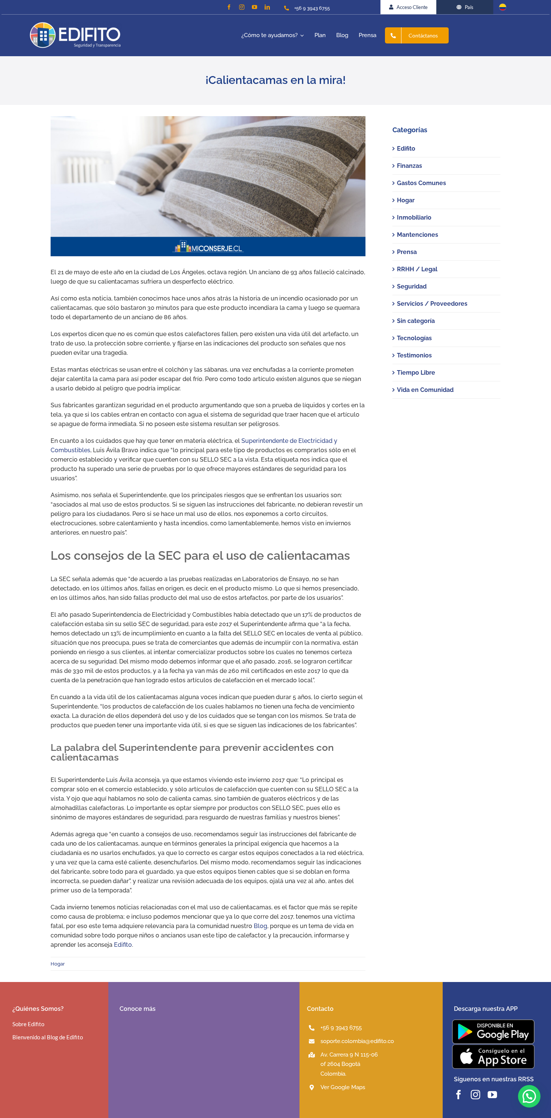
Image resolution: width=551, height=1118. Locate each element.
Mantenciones (417, 234)
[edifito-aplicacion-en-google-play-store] (493, 1022)
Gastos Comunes (421, 183)
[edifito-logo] (75, 24)
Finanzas (409, 165)
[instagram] (241, 7)
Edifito (123, 944)
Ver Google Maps (342, 1087)
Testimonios (414, 355)
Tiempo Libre (416, 372)
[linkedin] (267, 7)
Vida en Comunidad (425, 389)
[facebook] (229, 7)
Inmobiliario (414, 217)
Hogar (58, 964)
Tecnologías (414, 338)
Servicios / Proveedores (432, 303)
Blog (260, 926)
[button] (529, 1096)
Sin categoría (416, 320)
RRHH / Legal (417, 269)
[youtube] (254, 7)
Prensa (407, 252)
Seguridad (412, 286)
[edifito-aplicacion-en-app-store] (493, 1047)
